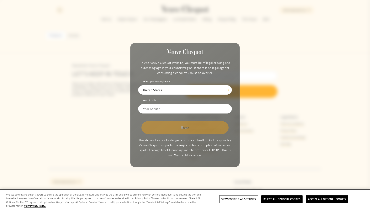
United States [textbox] (152, 90)
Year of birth (149, 100)
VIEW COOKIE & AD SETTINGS (238, 199)
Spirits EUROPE (210, 150)
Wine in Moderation (187, 155)
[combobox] (185, 90)
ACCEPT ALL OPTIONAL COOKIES (327, 199)
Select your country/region (157, 81)
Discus (226, 150)
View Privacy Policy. (35, 205)
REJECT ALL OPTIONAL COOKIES (282, 199)
